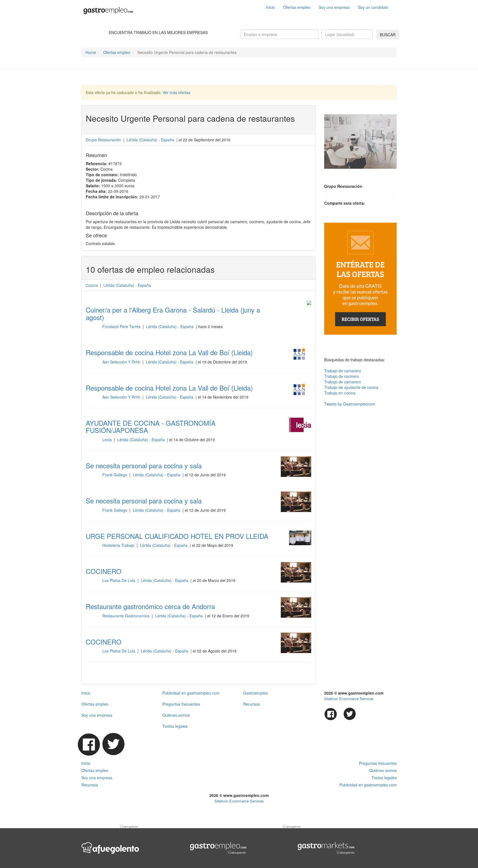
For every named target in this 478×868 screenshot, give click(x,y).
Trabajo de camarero (342, 381)
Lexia (107, 439)
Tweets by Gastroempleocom (349, 404)
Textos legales (175, 726)
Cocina (92, 285)
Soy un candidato (373, 7)
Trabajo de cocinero (341, 376)
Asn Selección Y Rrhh (121, 362)
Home (90, 52)
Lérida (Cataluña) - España (170, 326)
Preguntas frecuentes (181, 704)
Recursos (251, 704)
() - (150, 139)
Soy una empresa (334, 7)
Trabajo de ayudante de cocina (351, 387)
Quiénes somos (176, 715)
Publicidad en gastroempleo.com (191, 693)
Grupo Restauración (104, 139)
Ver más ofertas (176, 92)
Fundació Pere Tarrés (122, 326)
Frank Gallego (115, 474)
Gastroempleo (255, 693)
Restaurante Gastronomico (126, 615)
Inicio (270, 7)
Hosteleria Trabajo (119, 545)
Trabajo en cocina (339, 393)
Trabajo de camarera (342, 370)
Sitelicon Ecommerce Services (349, 698)
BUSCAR (388, 34)
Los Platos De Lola (119, 580)
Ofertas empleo (296, 7)
